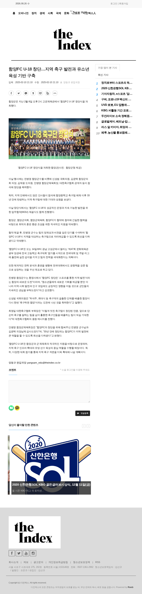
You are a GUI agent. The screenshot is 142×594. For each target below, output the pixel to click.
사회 (50, 13)
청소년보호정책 (81, 562)
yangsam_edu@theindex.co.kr (43, 362)
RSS (97, 562)
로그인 (113, 3)
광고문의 (38, 562)
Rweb (130, 587)
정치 (34, 13)
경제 (42, 13)
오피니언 (23, 13)
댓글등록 (84, 413)
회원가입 (123, 3)
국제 (58, 13)
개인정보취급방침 (58, 562)
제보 (26, 562)
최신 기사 (103, 74)
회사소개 (13, 562)
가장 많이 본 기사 (107, 67)
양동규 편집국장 (71, 82)
